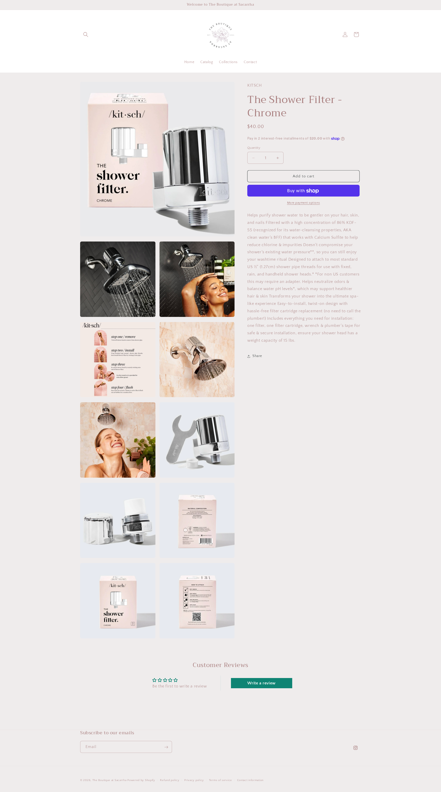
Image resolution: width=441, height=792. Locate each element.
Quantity (253, 148)
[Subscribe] (166, 747)
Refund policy (169, 780)
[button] (85, 34)
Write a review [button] (261, 683)
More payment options (303, 203)
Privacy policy (194, 780)
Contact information (250, 780)
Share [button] (257, 356)
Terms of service (220, 780)
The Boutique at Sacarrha (110, 780)
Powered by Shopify (141, 780)
